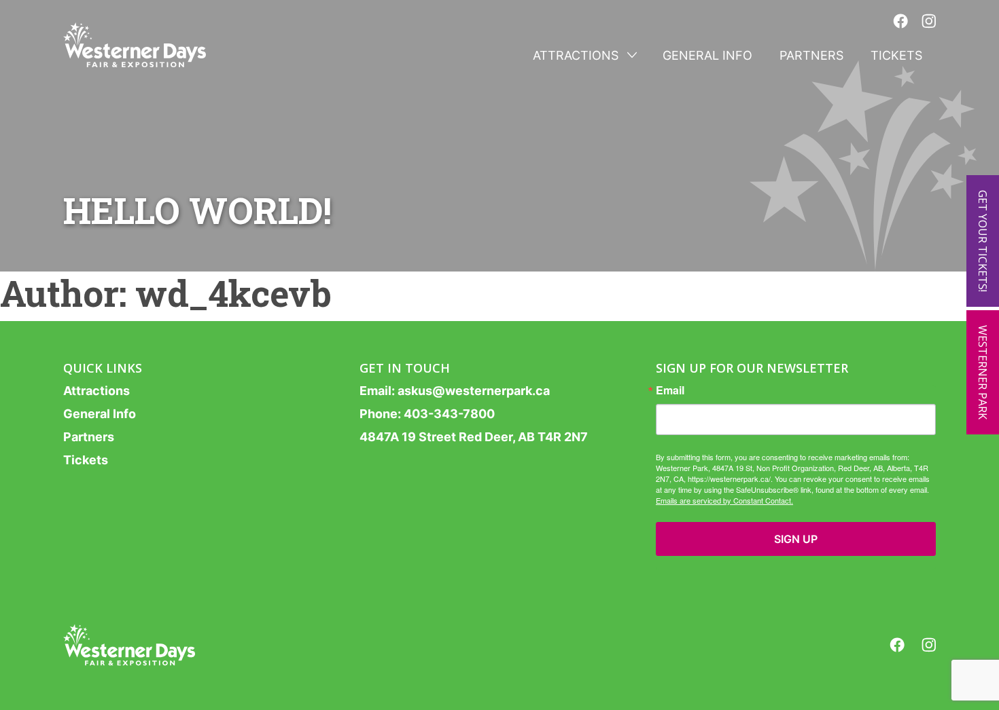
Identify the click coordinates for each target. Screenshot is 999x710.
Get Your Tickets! (982, 241)
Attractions (575, 55)
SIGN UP (796, 539)
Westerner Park (982, 372)
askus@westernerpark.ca (474, 391)
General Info (707, 55)
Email (670, 390)
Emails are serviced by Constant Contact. (724, 500)
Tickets (896, 55)
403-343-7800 (449, 414)
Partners (811, 55)
